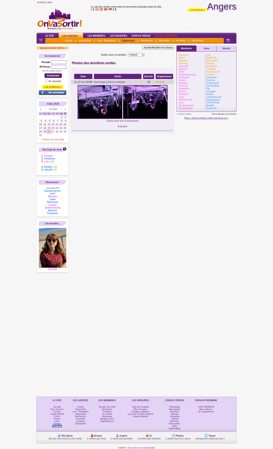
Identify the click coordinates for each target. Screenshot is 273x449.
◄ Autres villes (45, 2)
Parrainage (174, 407)
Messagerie (174, 409)
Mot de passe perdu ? (52, 71)
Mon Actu (174, 411)
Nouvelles (164, 40)
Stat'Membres (107, 421)
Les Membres (96, 35)
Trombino (107, 411)
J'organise (175, 416)
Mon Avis (174, 421)
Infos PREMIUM (206, 407)
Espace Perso (141, 35)
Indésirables (174, 428)
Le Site (49, 35)
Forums (57, 411)
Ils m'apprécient (206, 411)
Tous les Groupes (140, 407)
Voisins (226, 48)
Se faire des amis (107, 407)
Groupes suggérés (140, 411)
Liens (57, 421)
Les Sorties (70, 36)
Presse (57, 419)
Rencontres (174, 423)
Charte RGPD (57, 414)
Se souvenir (54, 81)
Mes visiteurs (205, 409)
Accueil (57, 407)
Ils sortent (107, 414)
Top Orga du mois (52, 149)
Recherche (147, 40)
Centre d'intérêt (140, 416)
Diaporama (128, 40)
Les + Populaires (106, 40)
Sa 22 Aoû (79, 82)
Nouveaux (107, 416)
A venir (69, 40)
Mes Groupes (140, 409)
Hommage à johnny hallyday (109, 82)
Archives (180, 40)
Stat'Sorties (198, 40)
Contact (57, 423)
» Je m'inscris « (197, 10)
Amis (206, 48)
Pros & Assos (57, 409)
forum (233, 114)
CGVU (57, 416)
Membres (186, 48)
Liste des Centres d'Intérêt (140, 414)
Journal (174, 419)
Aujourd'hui (85, 40)
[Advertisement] (163, 21)
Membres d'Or (107, 419)
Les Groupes (118, 35)
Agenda (174, 414)
